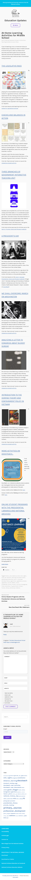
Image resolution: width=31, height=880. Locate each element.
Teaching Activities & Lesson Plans (10, 42)
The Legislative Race (12, 66)
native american (22, 796)
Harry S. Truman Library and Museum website (14, 229)
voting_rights (6, 815)
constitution (21, 778)
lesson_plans (7, 794)
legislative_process (21, 581)
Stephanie (11, 40)
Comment (7, 656)
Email (6, 683)
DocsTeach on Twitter (8, 859)
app (9, 775)
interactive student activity (9, 163)
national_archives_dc (21, 793)
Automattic (15, 877)
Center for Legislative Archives (10, 108)
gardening (4, 579)
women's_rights (23, 815)
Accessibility (5, 831)
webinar (18, 588)
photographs (6, 801)
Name (6, 678)
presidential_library (6, 584)
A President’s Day (10, 236)
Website (6, 688)
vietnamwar (13, 588)
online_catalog (19, 798)
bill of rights (13, 775)
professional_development (14, 811)
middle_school (15, 582)
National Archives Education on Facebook (13, 863)
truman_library (5, 588)
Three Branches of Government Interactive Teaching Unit (14, 174)
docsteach (19, 577)
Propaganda (24, 584)
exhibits (5, 789)
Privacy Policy (5, 847)
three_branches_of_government (10, 586)
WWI (4, 818)
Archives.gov (5, 835)
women (16, 815)
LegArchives (13, 581)
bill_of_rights (20, 775)
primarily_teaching (8, 805)
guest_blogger (13, 790)
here (24, 490)
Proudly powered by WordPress (10, 875)
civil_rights (23, 576)
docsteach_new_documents (12, 787)
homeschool (10, 579)
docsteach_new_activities (11, 785)
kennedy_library (6, 581)
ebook (23, 787)
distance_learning (11, 577)
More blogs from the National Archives (12, 843)
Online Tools (23, 40)
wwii (7, 817)
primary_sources (16, 584)
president (12, 801)
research (13, 813)
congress (14, 778)
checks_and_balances (11, 576)
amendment (5, 775)
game (23, 577)
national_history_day (10, 796)
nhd (14, 798)
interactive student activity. (9, 388)
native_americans (8, 798)
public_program (6, 813)
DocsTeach (6, 287)
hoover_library (22, 789)
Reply (5, 634)
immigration (6, 792)
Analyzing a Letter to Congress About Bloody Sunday (13, 343)
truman (21, 586)
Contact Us (5, 839)
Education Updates (15, 20)
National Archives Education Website (12, 867)
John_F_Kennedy (18, 579)
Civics (18, 576)
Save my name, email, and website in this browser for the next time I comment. (9, 698)
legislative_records (6, 582)
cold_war (4, 577)
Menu (16, 25)
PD (24, 798)
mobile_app (14, 793)
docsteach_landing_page (10, 783)
